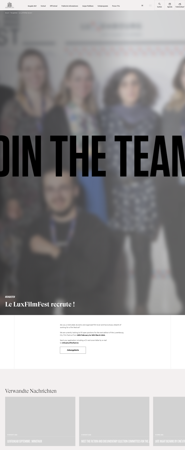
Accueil (7, 13)
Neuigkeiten (13, 13)
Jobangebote (73, 350)
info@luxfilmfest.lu (70, 343)
